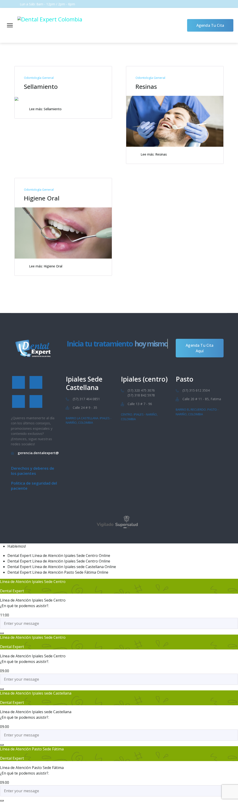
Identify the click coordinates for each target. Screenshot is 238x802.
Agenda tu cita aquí (199, 348)
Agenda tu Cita (210, 25)
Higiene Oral (42, 198)
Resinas (146, 86)
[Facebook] (18, 382)
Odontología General (39, 78)
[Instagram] (36, 382)
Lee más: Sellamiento (45, 109)
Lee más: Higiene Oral (45, 266)
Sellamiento (41, 86)
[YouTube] (18, 401)
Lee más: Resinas (154, 154)
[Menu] (10, 25)
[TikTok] (36, 401)
